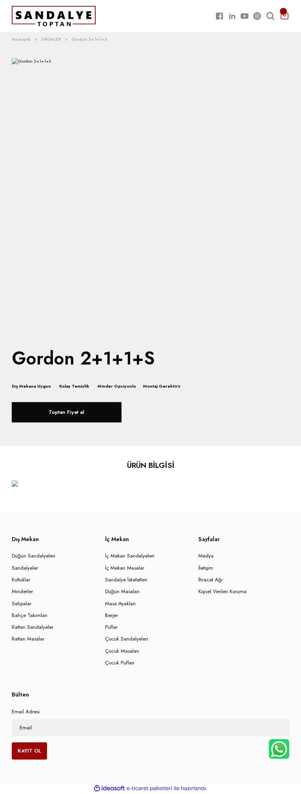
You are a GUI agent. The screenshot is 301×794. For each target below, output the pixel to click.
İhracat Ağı (210, 579)
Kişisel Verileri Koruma (222, 591)
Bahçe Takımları (29, 615)
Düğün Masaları (122, 591)
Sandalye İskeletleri (126, 579)
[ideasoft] (109, 788)
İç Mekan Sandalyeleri (129, 555)
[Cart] (284, 16)
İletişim (205, 568)
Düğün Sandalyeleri (33, 555)
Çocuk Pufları (119, 662)
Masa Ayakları (120, 603)
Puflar (111, 627)
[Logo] (54, 16)
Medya (206, 555)
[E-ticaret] (149, 788)
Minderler (22, 591)
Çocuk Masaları (122, 651)
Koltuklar (21, 579)
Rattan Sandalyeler (32, 627)
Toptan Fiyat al (66, 412)
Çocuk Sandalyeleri (126, 638)
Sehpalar (21, 603)
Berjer (111, 615)
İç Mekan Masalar (124, 568)
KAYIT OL (29, 750)
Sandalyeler (25, 568)
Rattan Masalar (28, 638)
